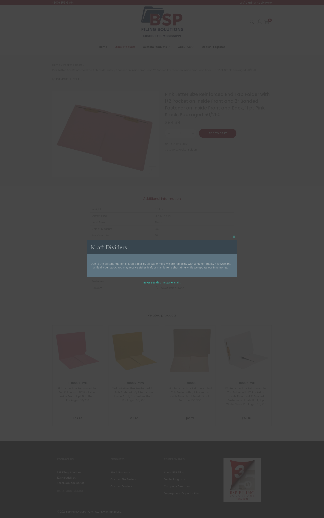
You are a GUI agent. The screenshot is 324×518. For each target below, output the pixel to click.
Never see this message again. (162, 282)
